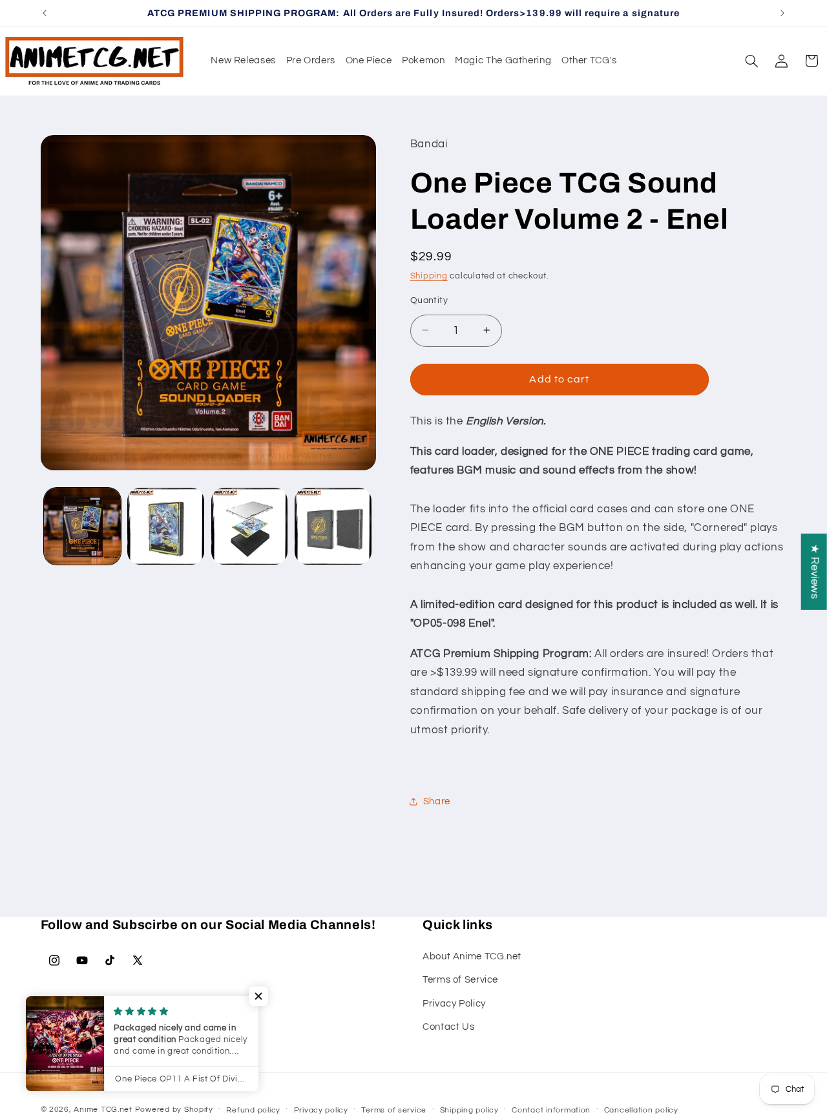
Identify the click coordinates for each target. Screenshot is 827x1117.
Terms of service (393, 1110)
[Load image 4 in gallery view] (333, 526)
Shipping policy (469, 1110)
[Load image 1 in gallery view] (82, 526)
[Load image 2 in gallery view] (165, 526)
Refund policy (253, 1110)
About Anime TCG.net (472, 956)
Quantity (429, 299)
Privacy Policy (454, 1003)
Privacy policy (321, 1110)
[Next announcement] (782, 13)
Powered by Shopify (174, 1109)
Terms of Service (460, 979)
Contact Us (448, 1026)
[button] (751, 61)
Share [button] (436, 801)
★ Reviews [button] (815, 571)
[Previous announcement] (44, 13)
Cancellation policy (641, 1110)
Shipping (429, 275)
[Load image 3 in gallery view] (249, 526)
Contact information (551, 1110)
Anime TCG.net (103, 1109)
